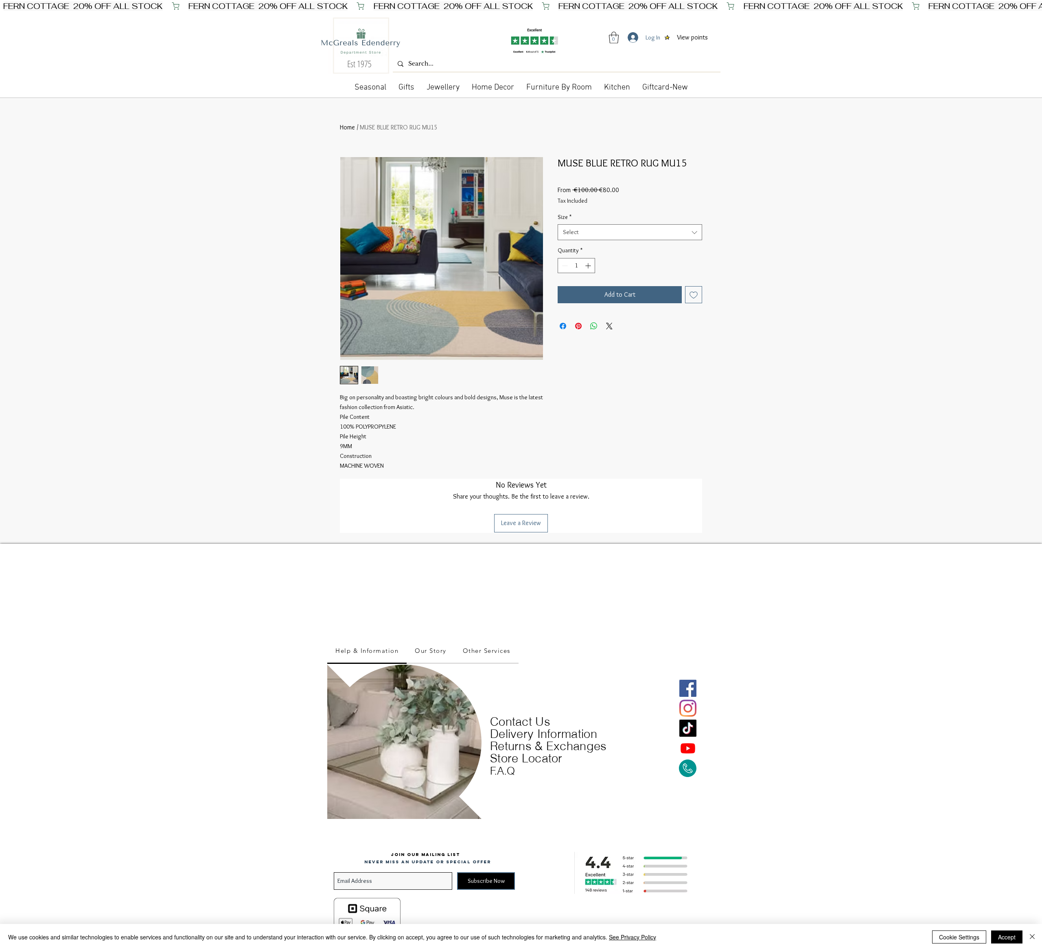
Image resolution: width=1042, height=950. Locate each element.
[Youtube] (687, 748)
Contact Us (520, 721)
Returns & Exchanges (548, 746)
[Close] (1032, 936)
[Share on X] (609, 326)
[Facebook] (687, 688)
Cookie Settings (959, 937)
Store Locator (526, 758)
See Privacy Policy (632, 937)
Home (347, 127)
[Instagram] (687, 708)
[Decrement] (564, 265)
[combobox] (630, 232)
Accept (1007, 937)
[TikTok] (687, 728)
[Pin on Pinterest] (578, 326)
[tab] (367, 651)
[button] (614, 38)
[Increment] (589, 265)
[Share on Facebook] (563, 326)
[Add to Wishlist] (693, 294)
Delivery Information (543, 734)
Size (564, 217)
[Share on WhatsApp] (594, 326)
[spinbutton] (576, 265)
